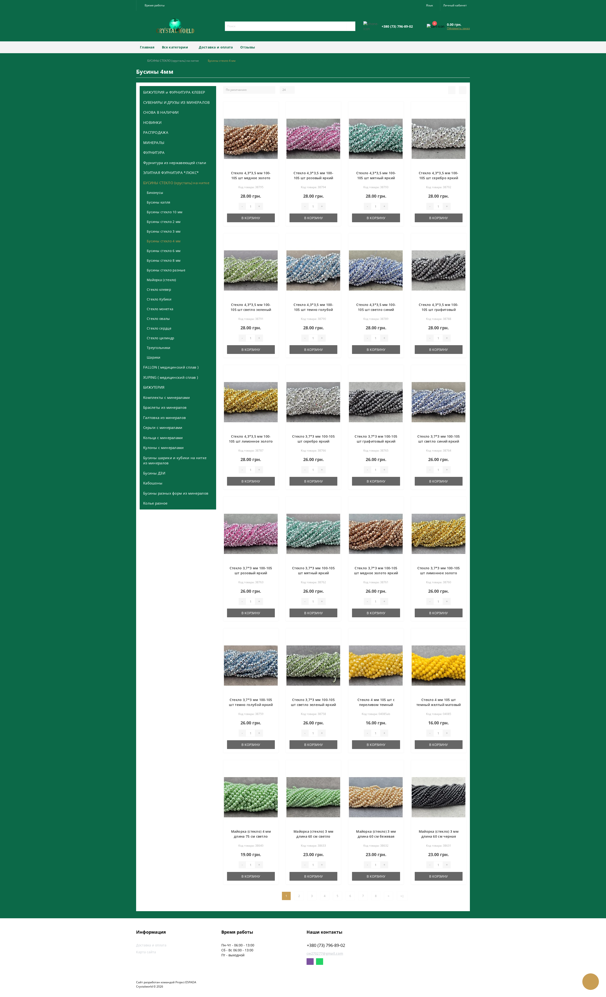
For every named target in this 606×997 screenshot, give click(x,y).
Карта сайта (146, 952)
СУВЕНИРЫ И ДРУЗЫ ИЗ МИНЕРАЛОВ (176, 102)
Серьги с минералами (163, 427)
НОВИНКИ (152, 122)
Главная (147, 47)
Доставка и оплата (216, 47)
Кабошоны (152, 483)
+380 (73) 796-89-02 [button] (326, 945)
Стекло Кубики (159, 299)
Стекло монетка (160, 309)
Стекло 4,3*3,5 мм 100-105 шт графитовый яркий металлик (439, 309)
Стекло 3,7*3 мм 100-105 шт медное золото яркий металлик (376, 573)
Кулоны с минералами (163, 447)
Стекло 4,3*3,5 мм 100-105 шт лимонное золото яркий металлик (251, 441)
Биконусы (155, 192)
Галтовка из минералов (164, 417)
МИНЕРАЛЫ (153, 142)
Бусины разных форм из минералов (175, 493)
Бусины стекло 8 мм (163, 260)
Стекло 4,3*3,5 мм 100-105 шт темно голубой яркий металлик (313, 309)
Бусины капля (158, 202)
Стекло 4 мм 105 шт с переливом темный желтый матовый (376, 704)
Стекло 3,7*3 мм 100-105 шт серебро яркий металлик (313, 441)
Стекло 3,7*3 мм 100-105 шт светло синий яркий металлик (438, 441)
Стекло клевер (159, 289)
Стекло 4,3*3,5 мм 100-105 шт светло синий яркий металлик (376, 309)
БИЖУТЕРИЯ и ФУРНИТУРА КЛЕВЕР (174, 92)
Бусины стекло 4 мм (163, 241)
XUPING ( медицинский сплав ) (170, 377)
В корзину (250, 218)
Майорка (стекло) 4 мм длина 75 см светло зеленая (251, 836)
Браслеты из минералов (165, 407)
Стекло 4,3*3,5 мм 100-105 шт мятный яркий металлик (376, 178)
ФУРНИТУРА (154, 152)
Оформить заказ (458, 28)
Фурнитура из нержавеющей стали (174, 162)
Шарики (153, 357)
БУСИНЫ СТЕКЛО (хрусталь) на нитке (173, 61)
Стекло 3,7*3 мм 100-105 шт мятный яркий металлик (313, 573)
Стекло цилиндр (160, 338)
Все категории (175, 47)
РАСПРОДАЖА (155, 132)
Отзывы (247, 47)
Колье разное (155, 503)
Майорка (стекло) (161, 280)
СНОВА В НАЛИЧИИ (161, 112)
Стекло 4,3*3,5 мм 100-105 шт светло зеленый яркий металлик (251, 309)
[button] (153, 5)
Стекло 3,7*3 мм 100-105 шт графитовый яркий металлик (376, 441)
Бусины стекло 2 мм (163, 221)
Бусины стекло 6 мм (163, 250)
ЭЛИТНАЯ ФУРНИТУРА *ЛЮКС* (171, 172)
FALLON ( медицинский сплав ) (170, 367)
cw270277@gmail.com (325, 953)
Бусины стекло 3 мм (163, 231)
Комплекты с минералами (166, 397)
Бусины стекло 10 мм (165, 212)
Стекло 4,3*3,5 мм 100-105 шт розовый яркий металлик (313, 178)
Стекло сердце (159, 328)
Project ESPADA (185, 982)
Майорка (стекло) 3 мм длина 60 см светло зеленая (313, 836)
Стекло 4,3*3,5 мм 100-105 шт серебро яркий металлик (439, 178)
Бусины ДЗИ (154, 473)
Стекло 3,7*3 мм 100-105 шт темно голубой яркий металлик (251, 704)
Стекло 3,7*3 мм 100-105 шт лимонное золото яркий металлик (438, 573)
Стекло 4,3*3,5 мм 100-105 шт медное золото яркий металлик (251, 178)
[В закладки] (274, 107)
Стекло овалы (158, 318)
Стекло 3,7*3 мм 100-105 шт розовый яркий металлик (251, 573)
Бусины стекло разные (166, 270)
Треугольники (158, 347)
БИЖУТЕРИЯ (154, 387)
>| (402, 896)
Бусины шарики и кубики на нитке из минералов (174, 460)
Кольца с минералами (163, 437)
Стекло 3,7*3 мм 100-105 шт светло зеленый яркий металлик (313, 704)
